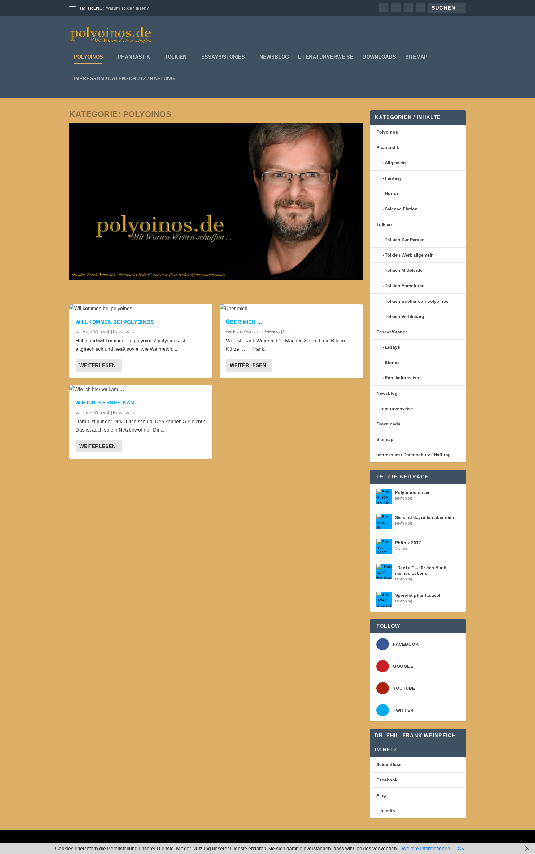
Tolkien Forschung (405, 285)
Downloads (379, 57)
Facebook (387, 779)
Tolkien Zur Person (405, 239)
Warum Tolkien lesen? (127, 8)
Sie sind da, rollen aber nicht (425, 517)
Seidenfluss (389, 764)
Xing (381, 795)
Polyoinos (88, 57)
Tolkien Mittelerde (404, 270)
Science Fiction (401, 208)
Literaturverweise (325, 57)
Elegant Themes (111, 838)
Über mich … (244, 322)
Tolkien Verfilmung (404, 316)
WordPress (166, 838)
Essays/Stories (223, 57)
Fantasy (393, 178)
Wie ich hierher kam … (108, 402)
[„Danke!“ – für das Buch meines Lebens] (384, 571)
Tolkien (176, 57)
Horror (391, 193)
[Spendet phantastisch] (384, 599)
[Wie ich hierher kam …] (140, 389)
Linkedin (385, 810)
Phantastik (134, 57)
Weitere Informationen (426, 848)
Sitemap (416, 57)
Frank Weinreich (96, 331)
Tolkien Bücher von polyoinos (417, 301)
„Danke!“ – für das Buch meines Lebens (420, 570)
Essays (392, 347)
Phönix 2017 (408, 542)
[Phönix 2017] (384, 546)
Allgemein (395, 162)
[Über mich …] (291, 308)
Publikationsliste (402, 377)
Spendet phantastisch (418, 595)
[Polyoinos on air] (384, 496)
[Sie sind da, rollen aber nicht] (384, 521)
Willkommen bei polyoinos (115, 322)
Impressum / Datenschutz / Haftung (124, 78)
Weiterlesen (97, 365)
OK (461, 848)
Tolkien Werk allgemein (409, 255)
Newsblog (274, 57)
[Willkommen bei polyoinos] (140, 308)
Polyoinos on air (412, 492)
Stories (392, 362)
